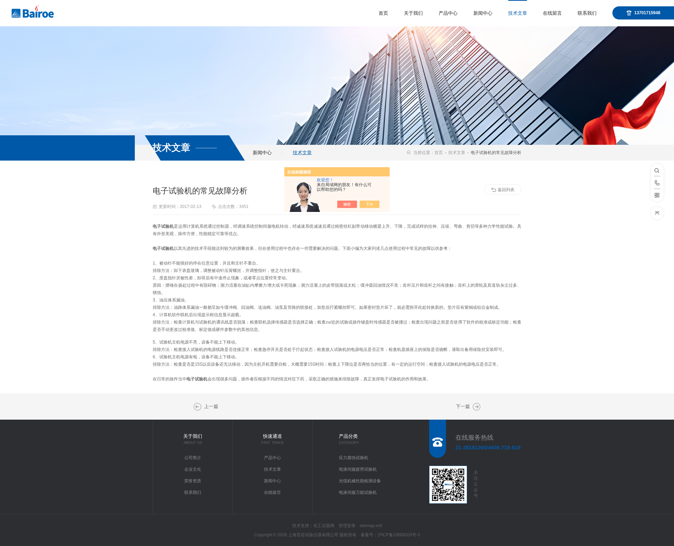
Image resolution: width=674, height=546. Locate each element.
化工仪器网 (323, 525)
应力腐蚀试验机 (353, 457)
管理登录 (347, 525)
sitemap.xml (371, 525)
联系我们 (587, 13)
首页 (383, 13)
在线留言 (552, 13)
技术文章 (517, 13)
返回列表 (506, 189)
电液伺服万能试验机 (358, 492)
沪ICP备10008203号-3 (399, 535)
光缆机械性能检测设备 (360, 481)
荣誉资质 (192, 481)
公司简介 (192, 457)
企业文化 (192, 469)
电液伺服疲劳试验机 (358, 469)
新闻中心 (482, 13)
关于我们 (413, 13)
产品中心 (448, 13)
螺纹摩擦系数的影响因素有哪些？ (476, 407)
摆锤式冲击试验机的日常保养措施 (197, 407)
